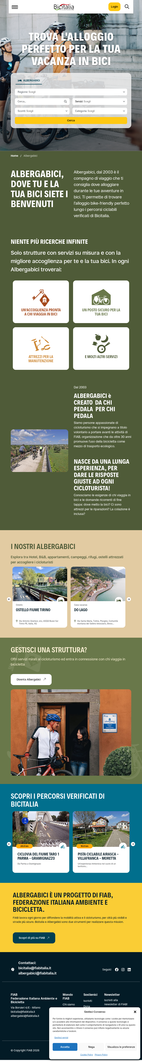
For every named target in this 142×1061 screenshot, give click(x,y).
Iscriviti (87, 1000)
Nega (91, 1046)
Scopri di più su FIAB (32, 937)
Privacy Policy (101, 1055)
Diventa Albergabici (29, 679)
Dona (86, 1006)
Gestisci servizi (61, 1037)
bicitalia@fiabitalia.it (35, 968)
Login (114, 6)
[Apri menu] (15, 6)
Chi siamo (69, 1004)
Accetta (64, 1046)
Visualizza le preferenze (121, 1046)
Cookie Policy (86, 1055)
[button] (135, 1012)
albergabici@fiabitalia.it (37, 973)
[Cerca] (127, 7)
